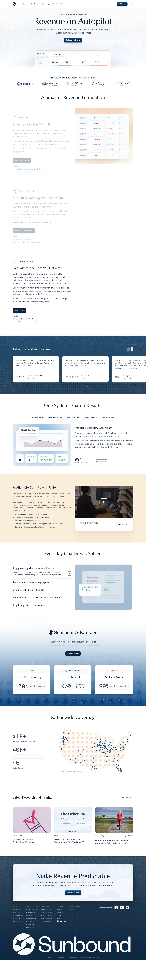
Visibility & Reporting (32, 920)
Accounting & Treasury (47, 920)
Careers (59, 917)
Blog (58, 920)
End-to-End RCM (17, 920)
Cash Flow (29, 923)
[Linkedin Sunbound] (58, 923)
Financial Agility (17, 923)
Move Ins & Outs (30, 929)
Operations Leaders (46, 914)
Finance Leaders (46, 911)
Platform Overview (18, 911)
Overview (71, 911)
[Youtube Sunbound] (61, 923)
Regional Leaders (46, 917)
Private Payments (18, 917)
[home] (14, 4)
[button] (24, 4)
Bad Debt (20, 172)
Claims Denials (30, 917)
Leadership (60, 914)
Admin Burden (30, 926)
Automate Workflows (32, 911)
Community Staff (46, 923)
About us (59, 911)
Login (131, 4)
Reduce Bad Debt (31, 914)
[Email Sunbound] (65, 923)
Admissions (16, 914)
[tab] (38, 417)
